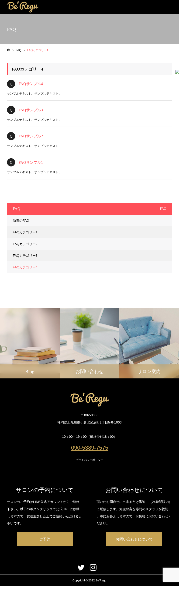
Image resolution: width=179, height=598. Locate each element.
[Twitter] (80, 567)
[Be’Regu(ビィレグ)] (22, 7)
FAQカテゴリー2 (25, 244)
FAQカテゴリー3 (25, 255)
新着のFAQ (21, 220)
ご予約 (44, 539)
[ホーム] (8, 50)
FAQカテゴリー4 (25, 267)
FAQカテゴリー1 (25, 232)
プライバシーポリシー (89, 460)
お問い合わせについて (134, 539)
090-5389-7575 (89, 448)
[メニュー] (172, 7)
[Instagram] (93, 567)
